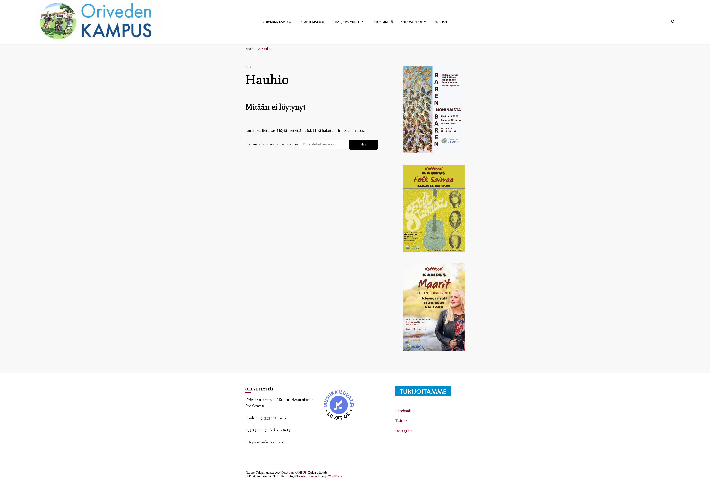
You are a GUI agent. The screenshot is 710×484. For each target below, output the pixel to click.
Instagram (404, 430)
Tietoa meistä (382, 22)
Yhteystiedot (411, 22)
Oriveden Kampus (277, 22)
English (440, 22)
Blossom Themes (306, 476)
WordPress (335, 476)
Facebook (403, 410)
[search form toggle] (672, 21)
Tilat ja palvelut (346, 22)
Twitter (401, 420)
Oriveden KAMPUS (294, 472)
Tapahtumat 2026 (312, 22)
